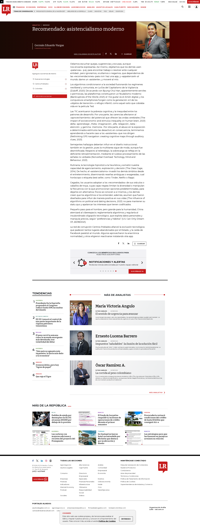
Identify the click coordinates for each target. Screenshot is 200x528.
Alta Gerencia (84, 465)
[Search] (182, 7)
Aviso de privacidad (128, 473)
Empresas (64, 479)
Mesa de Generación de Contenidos (134, 465)
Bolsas (38, 332)
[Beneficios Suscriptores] (189, 7)
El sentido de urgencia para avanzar (116, 313)
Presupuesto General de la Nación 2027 (50, 11)
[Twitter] (111, 54)
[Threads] (51, 461)
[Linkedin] (116, 54)
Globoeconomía (104, 482)
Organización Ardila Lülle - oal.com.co (157, 508)
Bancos (101, 412)
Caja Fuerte (83, 468)
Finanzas (63, 482)
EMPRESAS (41, 7)
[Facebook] (105, 54)
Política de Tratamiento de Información (135, 479)
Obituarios (83, 487)
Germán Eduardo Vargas (49, 45)
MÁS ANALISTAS (155, 392)
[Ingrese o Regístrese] (196, 7)
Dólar (111, 11)
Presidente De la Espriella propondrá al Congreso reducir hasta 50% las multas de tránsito (49, 306)
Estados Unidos (42, 316)
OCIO (50, 7)
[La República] (6, 10)
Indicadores (64, 484)
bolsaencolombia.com (117, 508)
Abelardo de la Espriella (76, 11)
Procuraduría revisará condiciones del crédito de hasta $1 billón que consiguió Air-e (155, 418)
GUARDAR (128, 54)
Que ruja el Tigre (43, 376)
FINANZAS (20, 7)
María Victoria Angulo (115, 306)
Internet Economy (67, 487)
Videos (81, 495)
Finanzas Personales (86, 482)
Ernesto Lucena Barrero (116, 336)
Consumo (64, 473)
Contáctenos (125, 470)
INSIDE (143, 7)
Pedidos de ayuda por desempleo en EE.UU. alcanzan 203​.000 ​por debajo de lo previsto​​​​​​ (62, 418)
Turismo (101, 431)
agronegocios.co (58, 508)
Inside (100, 484)
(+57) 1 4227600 (38, 471)
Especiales (83, 479)
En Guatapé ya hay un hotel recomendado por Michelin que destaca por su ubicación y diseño (109, 438)
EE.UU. (54, 412)
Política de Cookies (107, 521)
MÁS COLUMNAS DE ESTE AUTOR (87, 54)
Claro (90, 11)
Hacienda (39, 300)
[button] (73, 263)
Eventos (101, 479)
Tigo (105, 11)
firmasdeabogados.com (97, 508)
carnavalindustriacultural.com (43, 511)
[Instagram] (47, 461)
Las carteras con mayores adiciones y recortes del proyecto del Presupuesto (63, 437)
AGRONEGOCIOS (78, 7)
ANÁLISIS (91, 7)
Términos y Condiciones (129, 476)
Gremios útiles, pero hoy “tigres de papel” (47, 366)
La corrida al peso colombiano (113, 373)
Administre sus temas (43, 96)
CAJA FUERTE (120, 7)
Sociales (63, 495)
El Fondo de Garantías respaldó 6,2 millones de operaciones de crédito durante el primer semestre (109, 420)
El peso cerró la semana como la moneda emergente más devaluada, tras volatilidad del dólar (49, 338)
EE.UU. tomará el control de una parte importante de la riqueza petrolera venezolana (49, 322)
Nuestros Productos (128, 468)
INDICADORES (133, 7)
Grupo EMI (119, 11)
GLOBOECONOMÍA (62, 7)
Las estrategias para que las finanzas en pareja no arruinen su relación (156, 436)
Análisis (39, 362)
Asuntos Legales (66, 468)
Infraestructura (84, 484)
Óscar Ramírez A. (110, 365)
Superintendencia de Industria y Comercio (137, 484)
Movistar (98, 11)
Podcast (63, 490)
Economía (102, 473)
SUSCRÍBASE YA (137, 271)
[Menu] (14, 7)
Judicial (147, 412)
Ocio (100, 487)
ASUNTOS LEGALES (104, 7)
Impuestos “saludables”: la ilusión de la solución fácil (126, 343)
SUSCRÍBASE (193, 2)
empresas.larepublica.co (76, 508)
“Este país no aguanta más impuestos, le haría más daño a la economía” (49, 353)
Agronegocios (65, 465)
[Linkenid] (43, 461)
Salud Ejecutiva (103, 490)
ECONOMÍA (31, 7)
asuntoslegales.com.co (41, 508)
